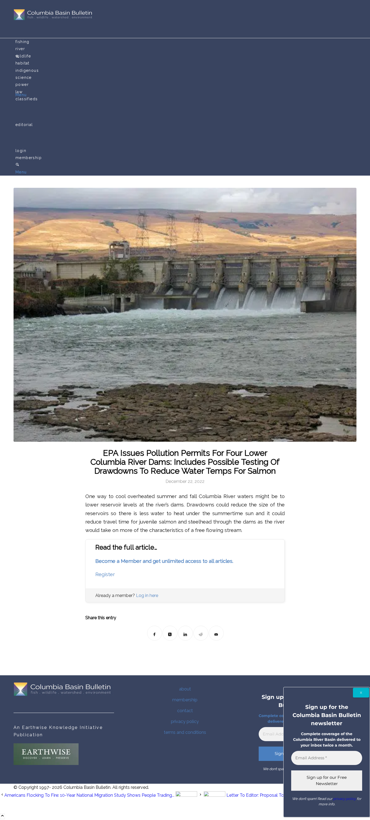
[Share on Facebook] (154, 633)
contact (185, 710)
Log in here (147, 595)
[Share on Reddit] (200, 633)
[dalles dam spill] (185, 315)
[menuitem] (185, 41)
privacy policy (185, 721)
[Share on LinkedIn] (185, 633)
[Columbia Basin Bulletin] (54, 18)
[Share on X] (170, 633)
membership (184, 699)
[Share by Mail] (216, 633)
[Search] (17, 165)
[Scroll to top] (2, 816)
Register (105, 574)
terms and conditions (185, 732)
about (185, 689)
